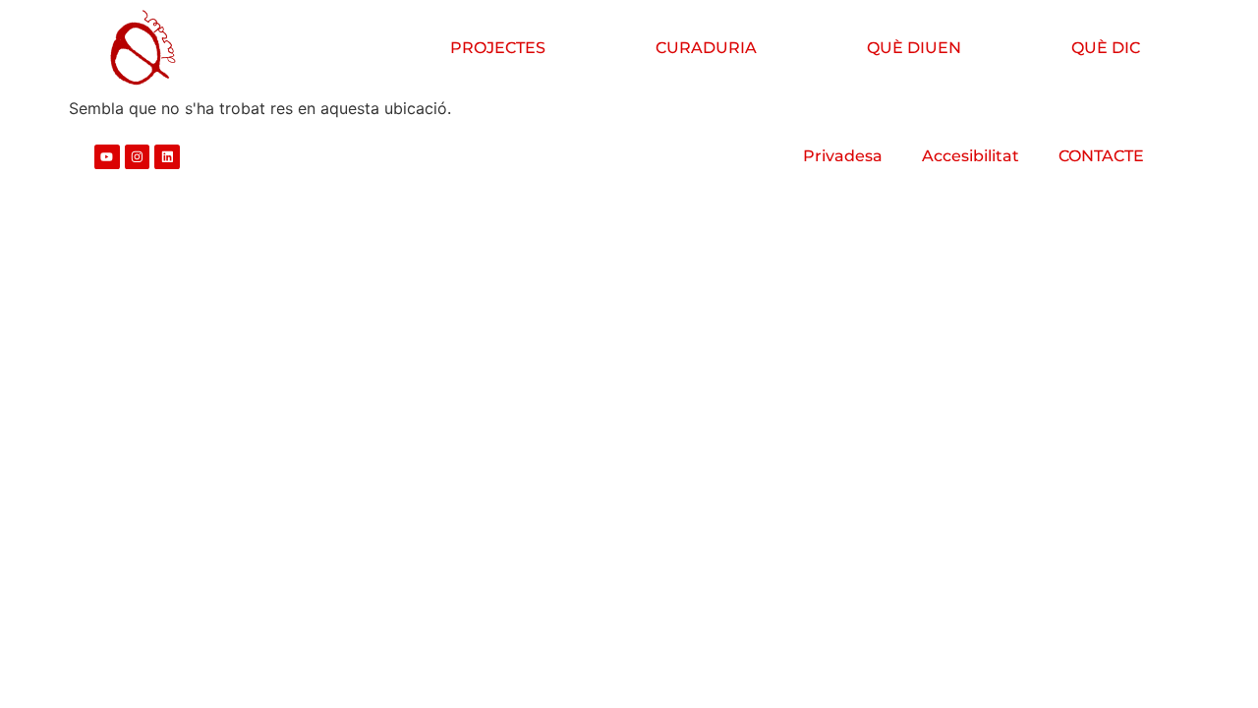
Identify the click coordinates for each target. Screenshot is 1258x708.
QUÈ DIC (1105, 47)
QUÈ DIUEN (914, 47)
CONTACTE (1101, 156)
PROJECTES (497, 47)
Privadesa (843, 156)
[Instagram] (137, 157)
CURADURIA (706, 47)
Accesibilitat (970, 156)
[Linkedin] (167, 157)
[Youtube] (107, 157)
